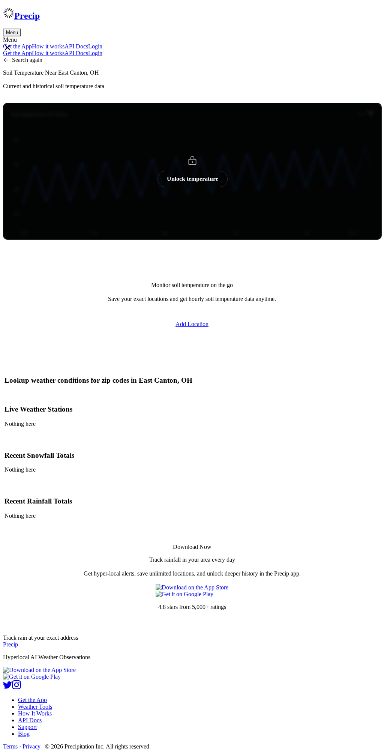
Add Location (192, 324)
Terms (10, 746)
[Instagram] (16, 687)
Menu (12, 32)
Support (27, 727)
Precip (27, 16)
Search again (27, 60)
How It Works (35, 713)
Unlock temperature (192, 179)
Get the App (32, 700)
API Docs (76, 46)
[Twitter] (7, 687)
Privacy (31, 746)
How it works (48, 46)
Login (95, 46)
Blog (24, 733)
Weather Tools (35, 706)
